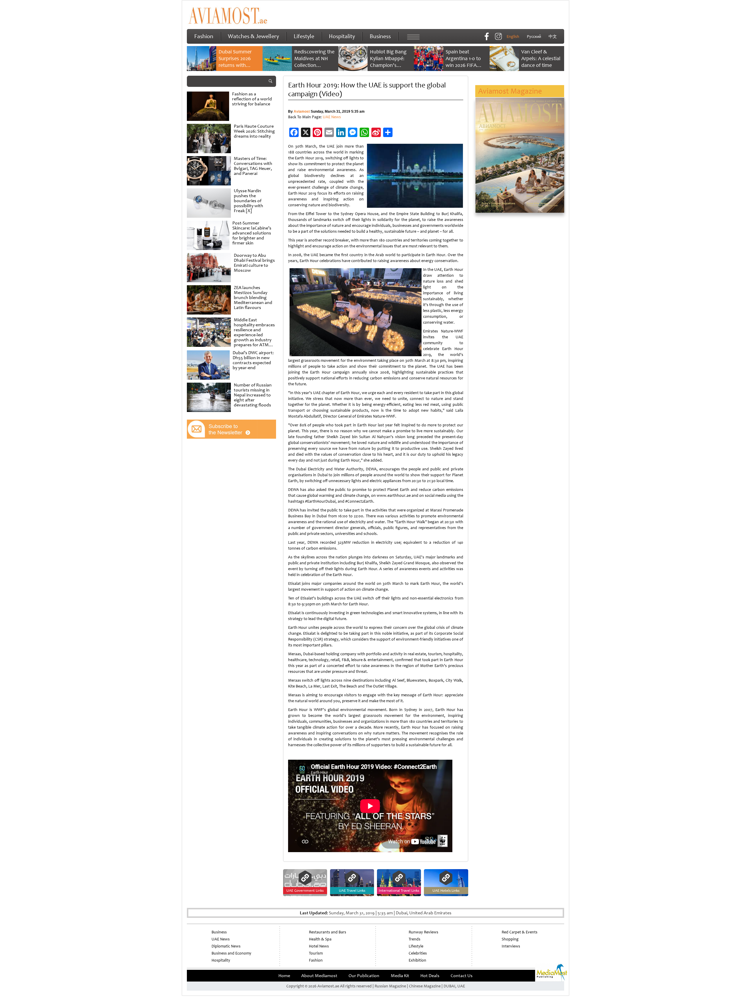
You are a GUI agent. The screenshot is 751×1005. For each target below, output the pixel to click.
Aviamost (302, 111)
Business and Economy (231, 953)
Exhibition (417, 960)
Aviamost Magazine (510, 91)
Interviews (511, 946)
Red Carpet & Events (519, 932)
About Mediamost (319, 976)
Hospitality (342, 36)
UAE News (332, 116)
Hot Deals (429, 976)
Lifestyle (304, 36)
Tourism (316, 953)
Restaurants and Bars (327, 932)
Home (284, 976)
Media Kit (400, 976)
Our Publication (364, 976)
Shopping (510, 939)
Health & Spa (320, 939)
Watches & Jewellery (253, 36)
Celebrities (418, 953)
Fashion (203, 36)
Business (380, 36)
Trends (414, 939)
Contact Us (462, 976)
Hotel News (319, 946)
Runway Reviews (423, 932)
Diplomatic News (226, 946)
